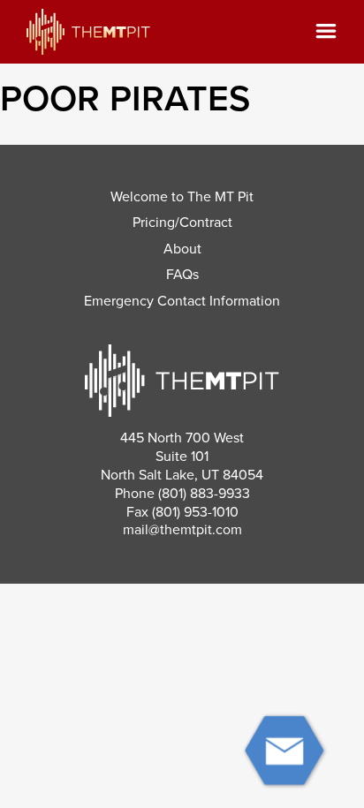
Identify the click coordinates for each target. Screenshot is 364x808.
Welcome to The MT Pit (182, 197)
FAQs (182, 274)
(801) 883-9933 (204, 493)
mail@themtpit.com (182, 530)
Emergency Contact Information (182, 301)
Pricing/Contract (182, 222)
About (182, 249)
